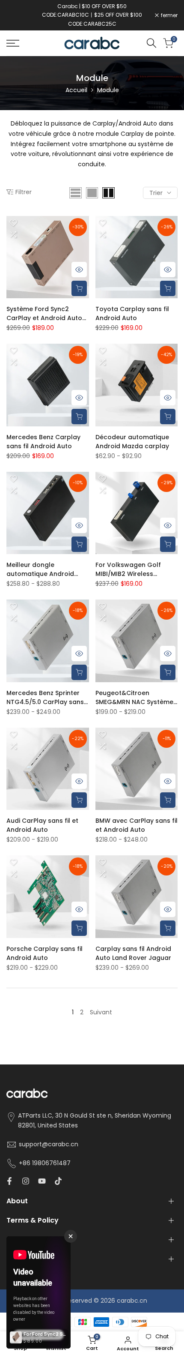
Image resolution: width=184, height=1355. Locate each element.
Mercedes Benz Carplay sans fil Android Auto (43, 441)
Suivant (101, 1012)
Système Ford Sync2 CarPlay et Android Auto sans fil (44, 314)
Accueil (76, 90)
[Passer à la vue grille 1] (92, 192)
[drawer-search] (151, 43)
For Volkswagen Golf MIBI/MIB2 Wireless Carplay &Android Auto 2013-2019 (132, 570)
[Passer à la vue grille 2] (108, 192)
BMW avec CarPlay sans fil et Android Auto (136, 825)
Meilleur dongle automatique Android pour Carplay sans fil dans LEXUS (40, 570)
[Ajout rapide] (167, 416)
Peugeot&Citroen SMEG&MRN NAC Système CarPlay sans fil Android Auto (134, 698)
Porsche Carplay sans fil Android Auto (44, 953)
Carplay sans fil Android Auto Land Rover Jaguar (133, 953)
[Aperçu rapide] (79, 269)
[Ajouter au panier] (79, 288)
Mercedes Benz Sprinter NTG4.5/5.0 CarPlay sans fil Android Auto (45, 698)
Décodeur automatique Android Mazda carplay (132, 441)
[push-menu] (12, 43)
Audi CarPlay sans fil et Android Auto (42, 825)
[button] (13, 223)
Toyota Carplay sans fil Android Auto (132, 313)
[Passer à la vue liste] (75, 192)
